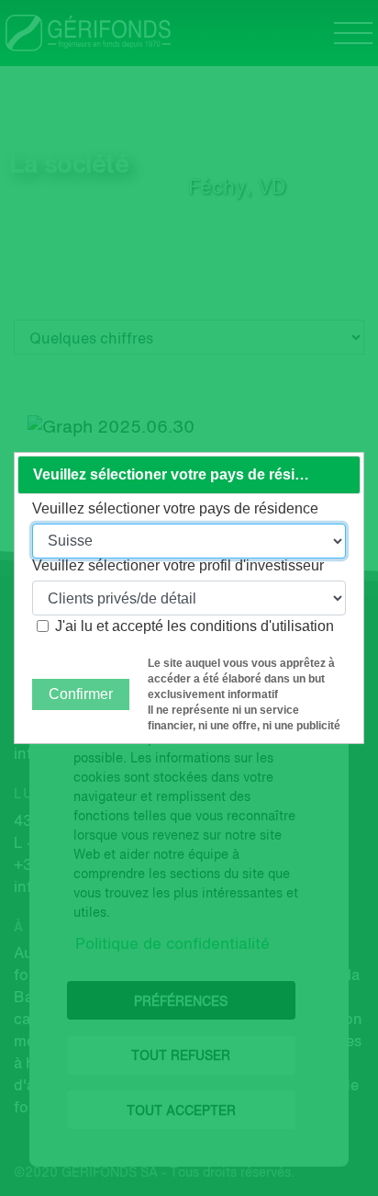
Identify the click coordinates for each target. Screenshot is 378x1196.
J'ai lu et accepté (194, 626)
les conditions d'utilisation (250, 626)
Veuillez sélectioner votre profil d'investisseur (178, 566)
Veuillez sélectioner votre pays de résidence (175, 509)
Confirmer (81, 694)
